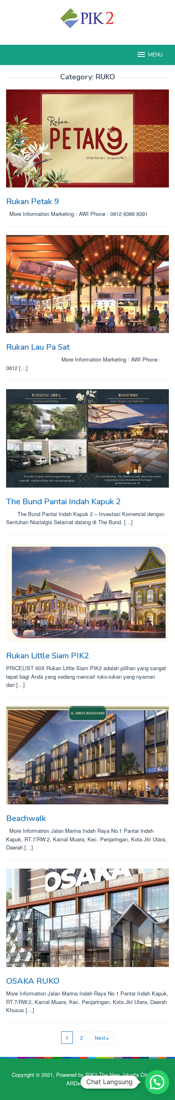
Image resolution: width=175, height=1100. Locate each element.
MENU (155, 55)
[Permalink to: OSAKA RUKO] (87, 918)
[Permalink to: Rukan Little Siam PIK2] (87, 592)
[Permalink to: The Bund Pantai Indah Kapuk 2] (87, 438)
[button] (157, 1082)
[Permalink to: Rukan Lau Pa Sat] (87, 284)
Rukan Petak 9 (32, 201)
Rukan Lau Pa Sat (38, 347)
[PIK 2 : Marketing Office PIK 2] (87, 17)
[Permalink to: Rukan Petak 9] (87, 138)
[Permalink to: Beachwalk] (87, 755)
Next (100, 1037)
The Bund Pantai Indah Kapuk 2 (63, 501)
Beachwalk (26, 818)
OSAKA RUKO (32, 981)
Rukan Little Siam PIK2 (47, 655)
